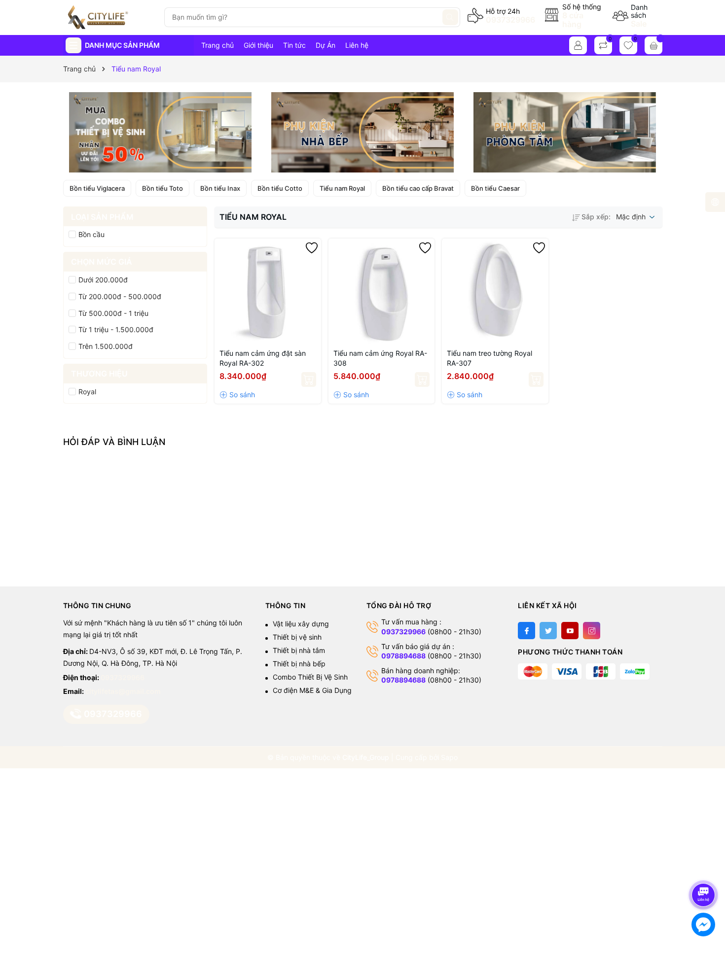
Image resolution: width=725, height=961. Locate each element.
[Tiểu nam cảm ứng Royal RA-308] (381, 292)
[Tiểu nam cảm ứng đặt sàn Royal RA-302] (268, 292)
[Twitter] (548, 630)
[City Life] (109, 17)
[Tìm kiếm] (450, 17)
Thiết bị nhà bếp (299, 663)
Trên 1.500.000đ (105, 346)
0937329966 (510, 20)
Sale (639, 24)
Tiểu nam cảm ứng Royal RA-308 (380, 358)
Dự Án (325, 45)
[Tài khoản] (578, 45)
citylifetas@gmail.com (123, 691)
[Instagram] (591, 630)
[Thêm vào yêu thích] (312, 248)
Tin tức (294, 45)
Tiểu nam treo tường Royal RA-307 (489, 358)
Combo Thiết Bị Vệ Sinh (310, 677)
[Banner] (160, 132)
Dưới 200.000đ (103, 279)
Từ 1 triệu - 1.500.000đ (115, 329)
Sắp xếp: (596, 216)
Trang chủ (217, 45)
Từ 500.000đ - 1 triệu (113, 313)
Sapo (449, 757)
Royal (87, 391)
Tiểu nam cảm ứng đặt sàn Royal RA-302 (262, 358)
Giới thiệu (258, 45)
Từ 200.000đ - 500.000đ (119, 296)
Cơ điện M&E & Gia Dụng (312, 690)
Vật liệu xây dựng (301, 623)
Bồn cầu (91, 234)
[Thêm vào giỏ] (308, 379)
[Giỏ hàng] (653, 45)
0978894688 (403, 656)
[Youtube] (570, 630)
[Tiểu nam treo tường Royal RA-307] (495, 292)
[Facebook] (526, 630)
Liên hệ (356, 45)
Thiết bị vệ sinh (297, 637)
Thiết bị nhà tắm (299, 650)
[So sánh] (237, 395)
